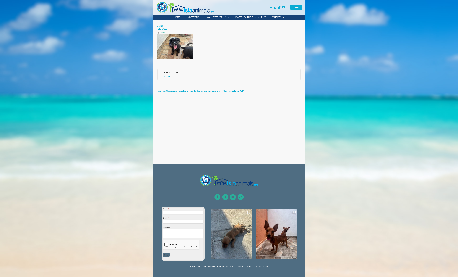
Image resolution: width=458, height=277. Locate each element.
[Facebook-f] (217, 197)
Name (166, 209)
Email (165, 218)
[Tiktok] (241, 197)
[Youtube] (233, 197)
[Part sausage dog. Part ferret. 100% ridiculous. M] (276, 236)
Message (167, 227)
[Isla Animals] (185, 7)
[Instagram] (225, 197)
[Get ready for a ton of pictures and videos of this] (231, 236)
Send (166, 255)
